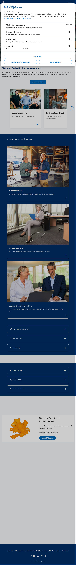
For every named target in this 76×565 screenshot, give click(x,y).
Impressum (25, 18)
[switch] (70, 32)
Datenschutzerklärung (11, 18)
